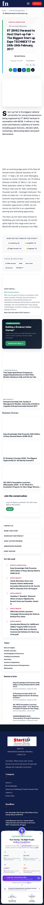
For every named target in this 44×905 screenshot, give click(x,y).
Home (4, 10)
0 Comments (30, 60)
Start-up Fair (29, 263)
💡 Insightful (30, 243)
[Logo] (5, 3)
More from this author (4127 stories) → (17, 312)
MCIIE (20, 263)
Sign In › (29, 882)
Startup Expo (9, 268)
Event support (10, 551)
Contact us (8, 526)
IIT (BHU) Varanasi (10, 263)
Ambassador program (12, 546)
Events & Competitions (17, 10)
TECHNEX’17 (19, 268)
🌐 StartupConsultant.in (11, 292)
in (23, 70)
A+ (34, 65)
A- (27, 65)
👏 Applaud (31, 248)
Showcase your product (14, 536)
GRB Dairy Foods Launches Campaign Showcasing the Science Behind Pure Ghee (25, 614)
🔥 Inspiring (13, 243)
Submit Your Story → (15, 343)
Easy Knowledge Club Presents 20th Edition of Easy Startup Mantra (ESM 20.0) (25, 570)
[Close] (40, 833)
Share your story (11, 531)
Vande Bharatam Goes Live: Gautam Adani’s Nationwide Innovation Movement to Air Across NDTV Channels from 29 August (20, 823)
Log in (9, 509)
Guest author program (13, 541)
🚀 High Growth (14, 248)
